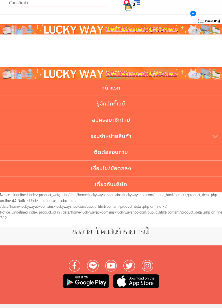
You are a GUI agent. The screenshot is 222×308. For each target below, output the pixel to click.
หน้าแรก (111, 88)
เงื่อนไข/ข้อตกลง (111, 168)
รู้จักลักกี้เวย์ (111, 103)
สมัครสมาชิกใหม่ (111, 120)
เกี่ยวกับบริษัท (111, 184)
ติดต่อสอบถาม (111, 152)
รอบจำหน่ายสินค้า (111, 136)
